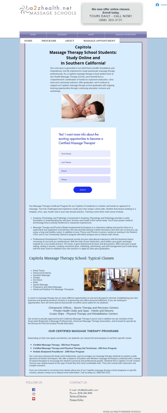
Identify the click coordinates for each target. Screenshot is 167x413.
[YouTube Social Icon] (33, 398)
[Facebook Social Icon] (33, 389)
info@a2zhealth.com (87, 390)
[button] (62, 34)
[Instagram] (33, 394)
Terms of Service (78, 396)
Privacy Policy (76, 399)
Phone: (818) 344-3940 (81, 393)
